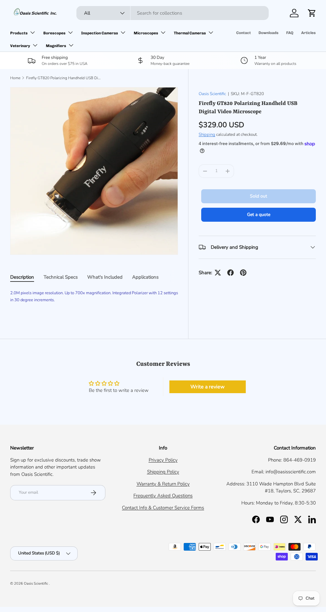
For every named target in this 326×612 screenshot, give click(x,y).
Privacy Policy (163, 460)
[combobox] (172, 13)
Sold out (258, 196)
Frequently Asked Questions (163, 495)
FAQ (290, 33)
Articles (308, 33)
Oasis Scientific (212, 94)
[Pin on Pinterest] (243, 272)
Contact (243, 33)
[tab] (22, 277)
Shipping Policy (163, 472)
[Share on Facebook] (230, 272)
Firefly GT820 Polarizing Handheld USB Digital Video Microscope (64, 77)
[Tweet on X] (217, 272)
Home (15, 77)
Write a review (207, 386)
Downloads (269, 33)
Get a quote (258, 215)
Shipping (207, 134)
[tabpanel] (94, 300)
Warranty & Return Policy (163, 484)
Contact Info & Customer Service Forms (163, 507)
